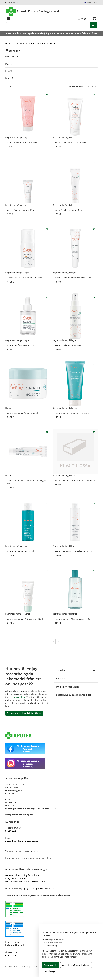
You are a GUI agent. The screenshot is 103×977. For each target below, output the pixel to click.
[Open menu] (8, 19)
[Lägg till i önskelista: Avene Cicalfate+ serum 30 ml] (46, 296)
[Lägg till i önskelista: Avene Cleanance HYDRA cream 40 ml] (46, 570)
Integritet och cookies (15, 878)
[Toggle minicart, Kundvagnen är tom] (94, 18)
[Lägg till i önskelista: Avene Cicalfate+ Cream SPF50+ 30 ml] (46, 229)
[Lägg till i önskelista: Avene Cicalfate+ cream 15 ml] (46, 161)
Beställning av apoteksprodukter (73, 694)
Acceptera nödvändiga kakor (76, 965)
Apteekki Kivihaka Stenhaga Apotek (38, 11)
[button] (51, 56)
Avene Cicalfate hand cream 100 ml (71, 142)
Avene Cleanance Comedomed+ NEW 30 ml (75, 480)
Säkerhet (61, 670)
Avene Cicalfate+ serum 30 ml (21, 345)
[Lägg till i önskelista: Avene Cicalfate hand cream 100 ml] (94, 94)
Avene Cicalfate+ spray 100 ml (69, 345)
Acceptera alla (50, 965)
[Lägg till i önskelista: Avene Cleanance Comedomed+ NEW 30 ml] (94, 432)
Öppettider (10, 2)
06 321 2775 (10, 830)
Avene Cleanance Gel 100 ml (20, 551)
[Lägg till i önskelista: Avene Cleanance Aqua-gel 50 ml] (46, 364)
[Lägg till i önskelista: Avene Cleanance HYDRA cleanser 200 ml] (94, 502)
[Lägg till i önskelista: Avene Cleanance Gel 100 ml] (46, 502)
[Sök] (93, 25)
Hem (7, 43)
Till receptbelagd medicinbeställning (24, 713)
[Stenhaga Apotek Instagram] (51, 763)
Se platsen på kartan (15, 784)
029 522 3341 (11, 955)
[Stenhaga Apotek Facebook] (51, 748)
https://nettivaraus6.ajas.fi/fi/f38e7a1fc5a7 (75, 33)
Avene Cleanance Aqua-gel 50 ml (22, 413)
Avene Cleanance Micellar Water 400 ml (73, 619)
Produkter (19, 43)
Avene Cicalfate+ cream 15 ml (21, 210)
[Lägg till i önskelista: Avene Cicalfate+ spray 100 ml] (94, 296)
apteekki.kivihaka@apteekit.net (21, 841)
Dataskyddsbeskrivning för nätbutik (22, 875)
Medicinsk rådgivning (67, 686)
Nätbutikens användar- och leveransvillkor (25, 881)
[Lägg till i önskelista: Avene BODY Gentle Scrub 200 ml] (46, 94)
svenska (91, 2)
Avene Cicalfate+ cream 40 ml (68, 210)
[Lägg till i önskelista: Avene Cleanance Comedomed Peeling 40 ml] (46, 432)
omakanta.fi (19, 697)
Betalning (61, 678)
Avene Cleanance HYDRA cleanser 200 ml (74, 551)
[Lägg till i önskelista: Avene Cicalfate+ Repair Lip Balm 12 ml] (94, 229)
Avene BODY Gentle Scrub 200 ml (23, 142)
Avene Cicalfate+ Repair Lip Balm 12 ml (73, 277)
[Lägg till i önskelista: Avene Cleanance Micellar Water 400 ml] (94, 570)
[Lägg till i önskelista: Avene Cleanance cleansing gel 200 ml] (94, 364)
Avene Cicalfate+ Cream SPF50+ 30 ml (24, 277)
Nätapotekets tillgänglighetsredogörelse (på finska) (29, 888)
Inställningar (50, 971)
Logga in (85, 18)
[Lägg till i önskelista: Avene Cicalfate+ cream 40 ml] (94, 161)
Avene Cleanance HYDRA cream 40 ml (25, 619)
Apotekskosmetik (37, 43)
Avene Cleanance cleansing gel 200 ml (72, 413)
